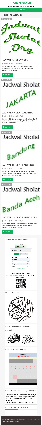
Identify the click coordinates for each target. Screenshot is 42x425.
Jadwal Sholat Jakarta (17, 112)
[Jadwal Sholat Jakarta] (21, 94)
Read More (7, 75)
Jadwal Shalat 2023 (15, 60)
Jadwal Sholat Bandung (18, 165)
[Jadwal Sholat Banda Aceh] (21, 199)
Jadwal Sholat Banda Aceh (19, 217)
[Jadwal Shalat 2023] (21, 38)
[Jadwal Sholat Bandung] (21, 146)
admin (6, 64)
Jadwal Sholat (21, 3)
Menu (22, 10)
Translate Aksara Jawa (11, 421)
